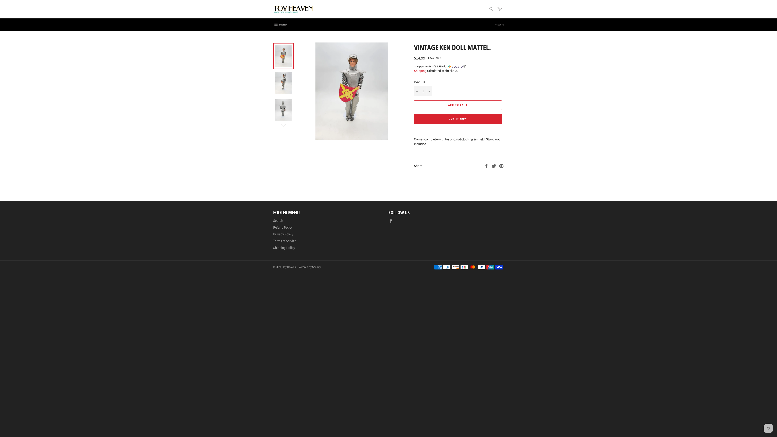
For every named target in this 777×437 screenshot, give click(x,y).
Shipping (420, 71)
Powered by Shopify (309, 267)
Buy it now (458, 119)
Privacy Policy (283, 234)
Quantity (419, 82)
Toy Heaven (289, 267)
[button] (459, 67)
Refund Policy (283, 227)
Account (499, 25)
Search (278, 220)
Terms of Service (284, 241)
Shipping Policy (284, 247)
